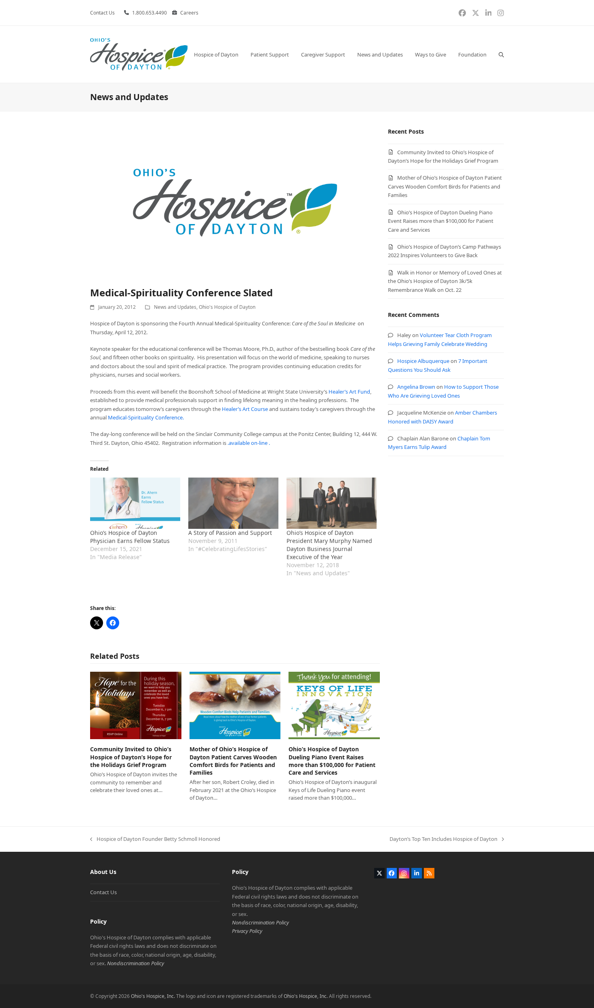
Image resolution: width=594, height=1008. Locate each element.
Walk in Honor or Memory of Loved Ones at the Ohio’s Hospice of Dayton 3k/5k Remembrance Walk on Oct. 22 (445, 281)
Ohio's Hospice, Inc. (153, 996)
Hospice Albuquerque (423, 361)
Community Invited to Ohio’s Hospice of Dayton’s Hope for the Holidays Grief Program (131, 757)
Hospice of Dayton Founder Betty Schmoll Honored (155, 839)
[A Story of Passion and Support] (233, 503)
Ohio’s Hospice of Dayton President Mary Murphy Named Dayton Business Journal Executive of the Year (329, 545)
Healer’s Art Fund (349, 391)
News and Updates (175, 307)
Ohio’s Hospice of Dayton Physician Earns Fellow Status (130, 537)
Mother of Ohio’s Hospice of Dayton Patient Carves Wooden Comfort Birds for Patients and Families (233, 760)
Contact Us (103, 892)
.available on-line (248, 442)
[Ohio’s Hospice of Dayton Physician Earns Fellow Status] (135, 503)
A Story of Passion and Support (230, 532)
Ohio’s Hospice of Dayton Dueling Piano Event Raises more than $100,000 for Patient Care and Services (332, 760)
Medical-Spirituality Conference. (146, 417)
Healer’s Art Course (245, 409)
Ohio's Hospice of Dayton (227, 307)
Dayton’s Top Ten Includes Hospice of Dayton (443, 839)
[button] (501, 54)
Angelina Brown (416, 386)
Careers (189, 12)
